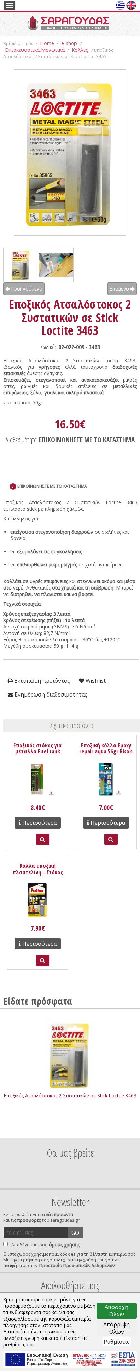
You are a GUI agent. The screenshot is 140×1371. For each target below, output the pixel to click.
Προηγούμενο (26, 288)
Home (47, 43)
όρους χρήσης (64, 1244)
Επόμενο (119, 288)
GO (75, 1233)
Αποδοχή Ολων (116, 1310)
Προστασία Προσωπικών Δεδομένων (77, 1265)
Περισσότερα (39, 823)
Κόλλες (81, 49)
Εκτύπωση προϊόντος (41, 680)
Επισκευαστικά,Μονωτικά (35, 49)
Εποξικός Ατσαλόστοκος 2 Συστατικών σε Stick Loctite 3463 (70, 1095)
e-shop (69, 43)
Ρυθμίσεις (117, 1341)
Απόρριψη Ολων (116, 1328)
